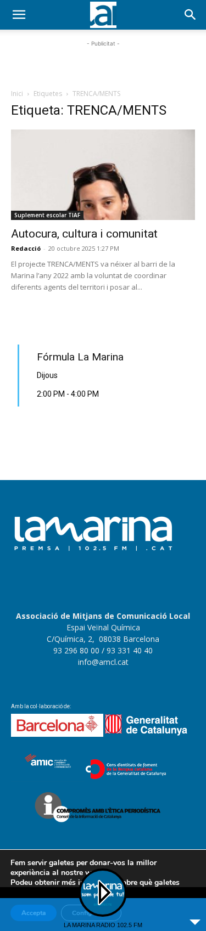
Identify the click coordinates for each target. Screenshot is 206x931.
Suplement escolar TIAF (47, 215)
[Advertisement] (103, 63)
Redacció (26, 248)
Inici (17, 93)
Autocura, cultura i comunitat (84, 233)
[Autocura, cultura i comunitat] (103, 174)
